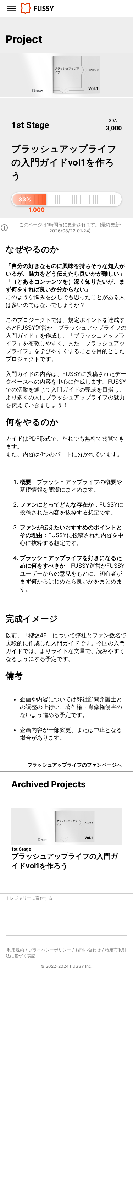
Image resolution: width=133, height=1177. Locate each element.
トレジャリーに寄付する (29, 898)
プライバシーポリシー (49, 949)
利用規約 (15, 949)
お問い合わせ (88, 949)
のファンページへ (74, 765)
